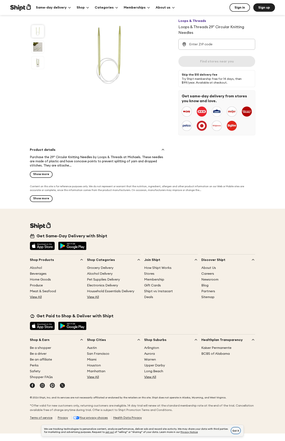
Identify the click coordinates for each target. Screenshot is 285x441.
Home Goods (40, 279)
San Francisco (98, 353)
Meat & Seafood (43, 291)
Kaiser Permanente (216, 347)
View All (36, 297)
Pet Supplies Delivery (103, 279)
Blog (204, 285)
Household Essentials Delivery (110, 291)
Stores (149, 273)
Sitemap (207, 297)
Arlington (151, 347)
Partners (208, 291)
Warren (150, 359)
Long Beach (153, 371)
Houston (94, 365)
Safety (35, 371)
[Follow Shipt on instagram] (42, 386)
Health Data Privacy (127, 417)
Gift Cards (152, 285)
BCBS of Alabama (215, 353)
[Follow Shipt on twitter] (62, 386)
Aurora (149, 353)
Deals (148, 297)
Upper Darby (154, 365)
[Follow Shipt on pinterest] (52, 386)
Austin (92, 347)
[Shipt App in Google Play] (72, 246)
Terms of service (41, 417)
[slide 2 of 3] (38, 47)
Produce (36, 285)
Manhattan (96, 371)
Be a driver (38, 353)
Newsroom (209, 279)
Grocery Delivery (100, 267)
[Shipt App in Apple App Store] (42, 246)
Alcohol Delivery (100, 273)
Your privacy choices (93, 417)
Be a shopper (40, 347)
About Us (208, 267)
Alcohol (36, 267)
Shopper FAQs (41, 377)
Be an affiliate (41, 359)
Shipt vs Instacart (158, 291)
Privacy (63, 417)
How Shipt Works (158, 267)
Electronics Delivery (102, 285)
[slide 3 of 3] (38, 62)
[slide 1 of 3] (38, 31)
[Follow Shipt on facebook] (32, 386)
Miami (91, 359)
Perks (34, 365)
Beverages (38, 273)
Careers (207, 273)
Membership (154, 279)
